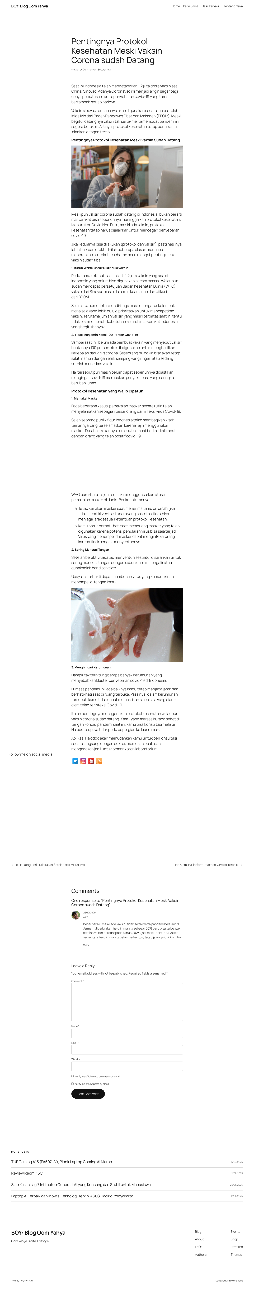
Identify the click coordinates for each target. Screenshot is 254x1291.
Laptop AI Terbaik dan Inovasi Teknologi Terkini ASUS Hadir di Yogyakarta (72, 1196)
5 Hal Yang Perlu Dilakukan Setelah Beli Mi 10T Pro (50, 865)
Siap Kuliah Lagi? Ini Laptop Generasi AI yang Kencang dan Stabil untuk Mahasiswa (81, 1185)
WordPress (237, 1280)
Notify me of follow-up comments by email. (97, 1076)
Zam (85, 916)
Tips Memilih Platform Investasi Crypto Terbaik (205, 865)
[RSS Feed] (99, 761)
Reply (86, 944)
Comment (77, 981)
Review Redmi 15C (27, 1173)
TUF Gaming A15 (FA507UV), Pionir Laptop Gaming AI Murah (61, 1162)
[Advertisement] (127, 464)
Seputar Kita (104, 69)
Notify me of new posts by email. (92, 1083)
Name (75, 1026)
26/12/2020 (89, 912)
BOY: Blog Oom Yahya (29, 6)
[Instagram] (83, 761)
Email (75, 1042)
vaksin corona (100, 214)
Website (75, 1059)
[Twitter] (75, 761)
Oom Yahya (89, 69)
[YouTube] (91, 761)
